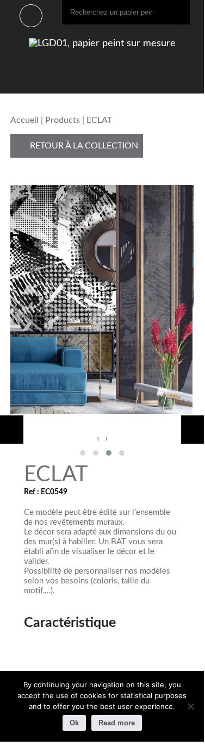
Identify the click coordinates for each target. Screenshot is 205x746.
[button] (82, 452)
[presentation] (98, 439)
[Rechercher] (179, 12)
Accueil (24, 120)
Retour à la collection (83, 145)
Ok (74, 723)
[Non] (190, 706)
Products (62, 120)
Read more (116, 723)
